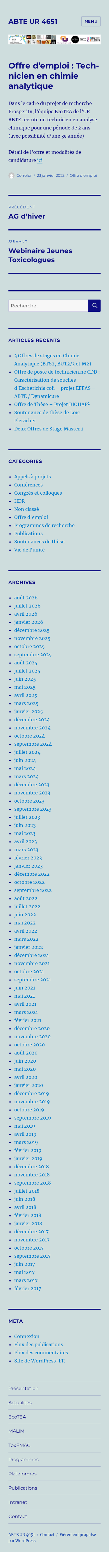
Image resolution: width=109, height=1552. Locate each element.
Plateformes (22, 1474)
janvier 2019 (28, 1158)
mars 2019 (26, 1142)
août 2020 (25, 1053)
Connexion (27, 1336)
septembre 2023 (32, 809)
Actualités (20, 1402)
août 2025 (25, 663)
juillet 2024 (27, 752)
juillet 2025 (27, 671)
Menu (91, 21)
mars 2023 (26, 849)
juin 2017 (24, 1264)
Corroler (24, 175)
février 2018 (27, 1215)
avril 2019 (25, 1134)
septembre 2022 (33, 890)
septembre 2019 (32, 1118)
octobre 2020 (29, 1045)
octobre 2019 (29, 1110)
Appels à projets (32, 477)
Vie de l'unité (29, 550)
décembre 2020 (32, 1028)
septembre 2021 (32, 980)
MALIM (16, 1431)
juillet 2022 (27, 906)
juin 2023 (25, 825)
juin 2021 (24, 988)
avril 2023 (25, 841)
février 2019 (28, 1150)
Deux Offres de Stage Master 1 (48, 429)
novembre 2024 (32, 728)
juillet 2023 (27, 817)
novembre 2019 (32, 1101)
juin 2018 (24, 1199)
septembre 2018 (32, 1183)
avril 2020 (25, 1077)
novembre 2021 (32, 963)
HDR (19, 501)
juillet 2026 (27, 606)
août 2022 (25, 898)
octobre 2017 (29, 1248)
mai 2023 (24, 833)
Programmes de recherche (44, 525)
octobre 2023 (29, 801)
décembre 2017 (31, 1231)
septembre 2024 (33, 744)
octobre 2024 (29, 736)
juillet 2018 (27, 1191)
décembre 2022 (32, 874)
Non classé (26, 509)
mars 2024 (26, 776)
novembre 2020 (32, 1036)
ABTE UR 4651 (32, 21)
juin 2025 (25, 679)
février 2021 (27, 1020)
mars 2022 (26, 939)
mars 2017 (25, 1280)
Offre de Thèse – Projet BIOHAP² (52, 404)
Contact (17, 1516)
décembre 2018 (31, 1166)
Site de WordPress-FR (39, 1361)
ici (39, 160)
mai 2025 (25, 687)
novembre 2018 (32, 1175)
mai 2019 (24, 1126)
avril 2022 (25, 931)
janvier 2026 (28, 622)
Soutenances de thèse (39, 542)
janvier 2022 (28, 947)
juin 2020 (25, 1061)
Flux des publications (38, 1344)
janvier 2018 (28, 1223)
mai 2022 (25, 923)
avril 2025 (25, 695)
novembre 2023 (32, 793)
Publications (28, 533)
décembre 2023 (31, 784)
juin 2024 (25, 760)
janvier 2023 (28, 866)
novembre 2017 (31, 1240)
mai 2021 (24, 996)
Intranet (17, 1502)
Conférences (28, 485)
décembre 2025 (32, 630)
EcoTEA (17, 1417)
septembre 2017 (32, 1256)
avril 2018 (25, 1207)
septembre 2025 (33, 654)
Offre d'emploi (83, 175)
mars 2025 (26, 703)
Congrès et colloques (38, 493)
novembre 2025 (32, 638)
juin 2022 (25, 914)
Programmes (23, 1459)
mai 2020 (25, 1069)
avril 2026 (25, 614)
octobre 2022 (29, 882)
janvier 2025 (28, 711)
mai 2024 (25, 768)
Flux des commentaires (41, 1352)
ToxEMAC (19, 1445)
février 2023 (28, 858)
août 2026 (26, 598)
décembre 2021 (31, 955)
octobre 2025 (29, 646)
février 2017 (27, 1288)
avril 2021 (25, 1004)
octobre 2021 (29, 971)
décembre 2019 (31, 1093)
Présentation (23, 1388)
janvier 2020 (28, 1085)
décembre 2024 (32, 719)
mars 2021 (26, 1012)
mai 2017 (24, 1272)
